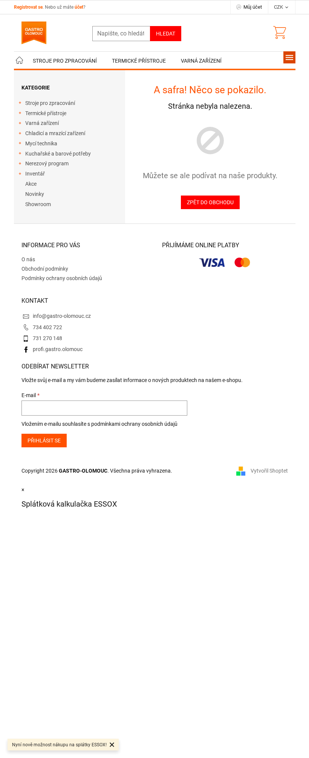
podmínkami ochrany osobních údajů (134, 424)
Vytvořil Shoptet (269, 471)
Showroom (38, 204)
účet (79, 7)
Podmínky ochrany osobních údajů (61, 278)
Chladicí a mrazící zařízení (55, 133)
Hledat (165, 34)
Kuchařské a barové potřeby (58, 154)
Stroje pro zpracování (50, 103)
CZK (279, 7)
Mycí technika (41, 143)
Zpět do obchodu (210, 202)
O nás (28, 259)
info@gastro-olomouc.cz (62, 316)
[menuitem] (19, 61)
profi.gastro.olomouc (58, 349)
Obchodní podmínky (44, 269)
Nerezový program (47, 163)
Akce (31, 184)
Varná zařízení (42, 123)
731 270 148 (47, 338)
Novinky (34, 194)
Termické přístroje (45, 113)
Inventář (35, 174)
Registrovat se (28, 7)
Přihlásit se (44, 441)
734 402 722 (47, 327)
